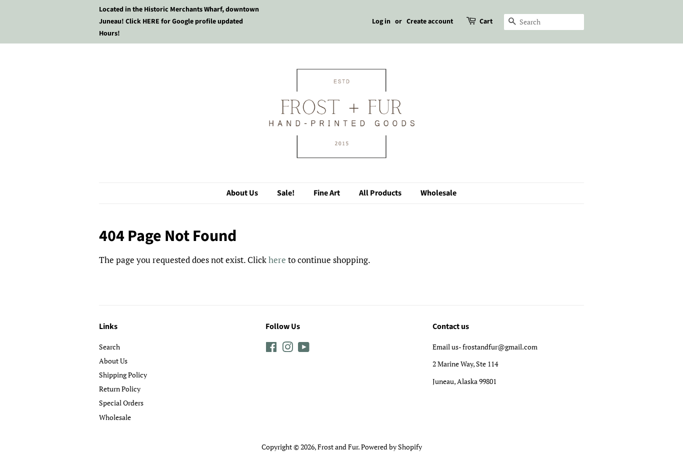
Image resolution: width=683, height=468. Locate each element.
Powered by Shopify (391, 447)
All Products (380, 193)
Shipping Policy (123, 375)
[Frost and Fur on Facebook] (271, 349)
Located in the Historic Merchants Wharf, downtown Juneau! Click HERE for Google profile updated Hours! (179, 21)
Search (109, 347)
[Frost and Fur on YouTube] (304, 349)
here (277, 260)
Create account (429, 21)
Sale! (285, 193)
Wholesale (438, 193)
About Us (242, 193)
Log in (381, 21)
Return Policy (119, 389)
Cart (486, 21)
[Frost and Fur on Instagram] (287, 349)
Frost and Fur (338, 447)
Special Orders (121, 403)
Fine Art (327, 193)
